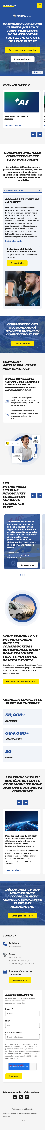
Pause (39, 72)
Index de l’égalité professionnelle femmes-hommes (20, 1114)
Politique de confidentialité (22, 1109)
